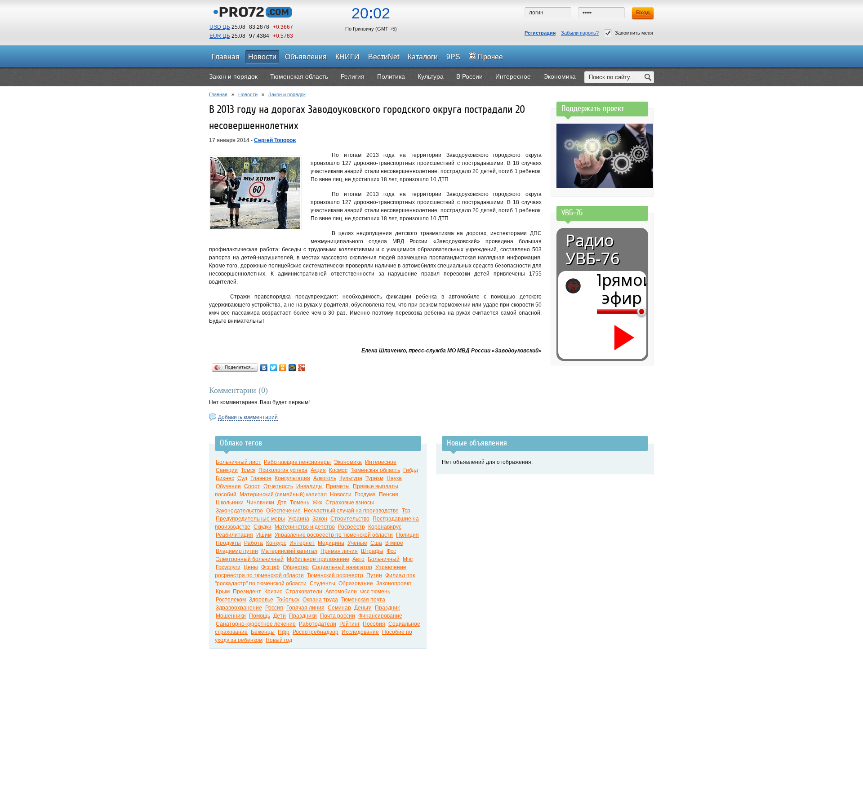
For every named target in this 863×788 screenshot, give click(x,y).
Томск (248, 470)
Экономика (348, 462)
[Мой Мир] (292, 368)
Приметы (338, 486)
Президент (247, 591)
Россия (274, 608)
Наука (394, 478)
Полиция (407, 535)
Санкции (227, 470)
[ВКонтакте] (264, 368)
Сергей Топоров (275, 140)
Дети (279, 616)
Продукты (228, 543)
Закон (319, 519)
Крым (223, 591)
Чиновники (260, 502)
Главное (260, 478)
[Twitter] (273, 368)
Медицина (331, 543)
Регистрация (540, 33)
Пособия (374, 624)
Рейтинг (349, 624)
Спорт (252, 486)
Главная (218, 94)
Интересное (380, 462)
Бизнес (225, 478)
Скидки (262, 527)
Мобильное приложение (318, 559)
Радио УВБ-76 (592, 249)
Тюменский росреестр (335, 575)
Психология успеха (282, 470)
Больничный (384, 559)
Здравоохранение (239, 608)
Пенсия (388, 494)
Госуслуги (228, 567)
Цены (251, 567)
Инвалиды (309, 486)
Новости (248, 94)
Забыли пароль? (580, 33)
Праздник (387, 608)
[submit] (648, 77)
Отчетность (278, 486)
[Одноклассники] (283, 368)
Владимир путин (237, 551)
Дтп (282, 502)
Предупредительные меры (250, 519)
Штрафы (372, 551)
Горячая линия (305, 608)
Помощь (259, 616)
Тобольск (287, 600)
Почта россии (337, 616)
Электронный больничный (250, 559)
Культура (350, 478)
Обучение (228, 486)
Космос (338, 470)
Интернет (302, 543)
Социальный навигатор (342, 567)
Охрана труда (320, 600)
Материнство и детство (305, 527)
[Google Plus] (302, 368)
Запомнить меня (634, 33)
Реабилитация (234, 535)
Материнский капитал (289, 551)
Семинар (339, 608)
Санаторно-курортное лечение (256, 624)
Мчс (408, 559)
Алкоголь (324, 478)
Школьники (230, 502)
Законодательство (239, 511)
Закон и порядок (287, 94)
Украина (298, 519)
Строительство (349, 519)
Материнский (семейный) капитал (283, 494)
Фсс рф (270, 567)
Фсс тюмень (375, 591)
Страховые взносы (349, 502)
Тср (406, 511)
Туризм (374, 478)
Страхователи (303, 591)
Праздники (303, 616)
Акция (318, 470)
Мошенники (231, 616)
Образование (355, 583)
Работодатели (317, 624)
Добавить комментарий (248, 417)
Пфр (283, 632)
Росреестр (351, 527)
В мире (394, 543)
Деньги (363, 608)
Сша (376, 543)
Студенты (322, 583)
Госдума (365, 494)
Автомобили (341, 591)
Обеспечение (283, 511)
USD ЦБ (219, 27)
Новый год (279, 640)
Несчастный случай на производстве (351, 511)
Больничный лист (238, 462)
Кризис (273, 591)
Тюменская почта (363, 600)
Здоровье (261, 600)
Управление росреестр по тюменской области (334, 535)
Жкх (317, 502)
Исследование (360, 632)
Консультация (292, 478)
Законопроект (394, 583)
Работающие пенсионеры (297, 462)
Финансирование (380, 616)
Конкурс (276, 543)
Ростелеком (231, 600)
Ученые (357, 543)
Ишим (263, 535)
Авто (358, 559)
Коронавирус (384, 527)
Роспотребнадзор (315, 632)
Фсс (391, 551)
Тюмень (299, 502)
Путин (374, 575)
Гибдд (410, 470)
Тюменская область (375, 470)
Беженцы (263, 632)
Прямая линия (339, 551)
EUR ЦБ (219, 36)
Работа (253, 543)
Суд (242, 478)
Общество (296, 567)
